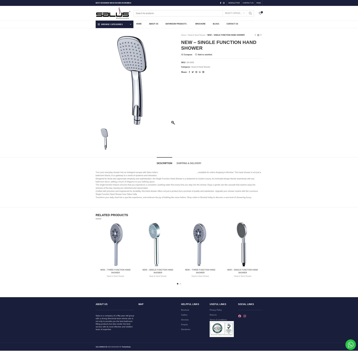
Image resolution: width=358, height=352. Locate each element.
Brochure (185, 310)
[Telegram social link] (203, 72)
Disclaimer (185, 329)
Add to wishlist (205, 55)
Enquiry (184, 324)
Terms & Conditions (218, 320)
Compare (188, 55)
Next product (261, 35)
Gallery (184, 315)
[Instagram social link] (223, 3)
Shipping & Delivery (188, 163)
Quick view (133, 233)
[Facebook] (239, 316)
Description (164, 163)
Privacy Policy (216, 310)
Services (185, 320)
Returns (213, 315)
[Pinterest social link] (196, 72)
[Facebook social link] (220, 3)
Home (183, 35)
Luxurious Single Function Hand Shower (177, 172)
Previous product (255, 35)
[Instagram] (244, 316)
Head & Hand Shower (196, 35)
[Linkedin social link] (200, 72)
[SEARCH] (250, 13)
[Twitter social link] (193, 72)
